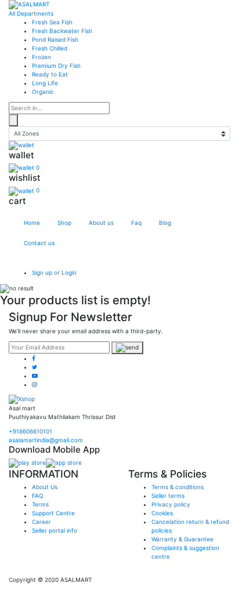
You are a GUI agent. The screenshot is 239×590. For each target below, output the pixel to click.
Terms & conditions (177, 486)
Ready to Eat (50, 74)
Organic (43, 91)
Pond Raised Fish (55, 39)
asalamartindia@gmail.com (46, 439)
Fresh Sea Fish (52, 22)
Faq (136, 222)
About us (101, 222)
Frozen (41, 56)
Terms (40, 504)
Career (41, 521)
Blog (165, 222)
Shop (64, 222)
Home (32, 222)
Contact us (39, 242)
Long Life (45, 82)
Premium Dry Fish (56, 65)
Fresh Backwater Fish (62, 30)
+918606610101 (30, 431)
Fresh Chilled (49, 48)
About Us (44, 486)
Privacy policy (170, 504)
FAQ (38, 495)
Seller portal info (54, 530)
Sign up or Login (54, 272)
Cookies (162, 512)
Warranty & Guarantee (182, 539)
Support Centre (53, 512)
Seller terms (167, 495)
